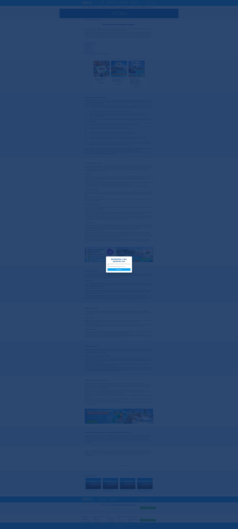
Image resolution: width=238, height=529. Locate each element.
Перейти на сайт (119, 269)
